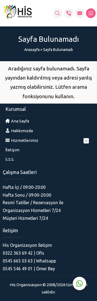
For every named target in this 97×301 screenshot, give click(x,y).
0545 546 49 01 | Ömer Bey (29, 268)
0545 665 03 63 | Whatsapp (29, 260)
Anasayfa (32, 49)
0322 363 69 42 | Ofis (23, 253)
